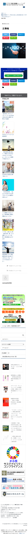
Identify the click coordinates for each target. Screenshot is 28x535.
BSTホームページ (5, 511)
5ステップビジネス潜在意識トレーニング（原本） (12, 512)
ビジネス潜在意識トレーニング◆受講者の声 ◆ (11, 504)
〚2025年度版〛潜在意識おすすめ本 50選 (10, 507)
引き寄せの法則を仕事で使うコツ (7, 175)
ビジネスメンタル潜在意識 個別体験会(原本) (11, 514)
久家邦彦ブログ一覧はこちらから (8, 509)
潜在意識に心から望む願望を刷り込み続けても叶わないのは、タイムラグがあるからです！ (7, 258)
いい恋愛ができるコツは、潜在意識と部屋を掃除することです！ (7, 214)
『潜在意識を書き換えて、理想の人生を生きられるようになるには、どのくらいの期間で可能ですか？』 (7, 155)
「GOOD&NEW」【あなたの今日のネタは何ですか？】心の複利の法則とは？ (7, 194)
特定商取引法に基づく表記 (13, 516)
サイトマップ (4, 506)
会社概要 (15, 517)
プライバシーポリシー (6, 517)
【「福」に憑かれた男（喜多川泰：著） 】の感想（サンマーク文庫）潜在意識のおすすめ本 (8, 235)
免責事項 (3, 516)
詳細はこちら (22, 533)
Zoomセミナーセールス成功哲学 (8, 135)
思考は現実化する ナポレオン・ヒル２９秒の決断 (16, 366)
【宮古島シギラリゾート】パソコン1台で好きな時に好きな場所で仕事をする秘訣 (8, 116)
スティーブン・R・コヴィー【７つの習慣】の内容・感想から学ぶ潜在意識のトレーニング (16, 389)
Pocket (6, 37)
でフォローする (15, 265)
